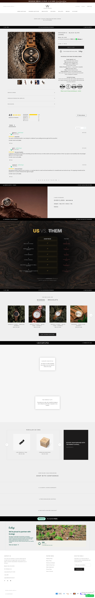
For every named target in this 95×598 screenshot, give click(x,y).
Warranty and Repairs (50, 562)
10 (56, 180)
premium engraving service (16, 98)
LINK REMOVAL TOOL (21, 452)
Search (83, 6)
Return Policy (49, 560)
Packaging (11, 104)
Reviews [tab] (11, 125)
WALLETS (60, 11)
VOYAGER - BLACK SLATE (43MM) (15, 140)
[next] (91, 315)
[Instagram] (7, 580)
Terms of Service (49, 571)
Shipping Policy (49, 558)
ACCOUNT (75, 11)
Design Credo (12, 92)
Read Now (56, 206)
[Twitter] (64, 43)
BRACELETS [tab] (53, 300)
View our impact (13, 544)
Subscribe (79, 569)
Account (78, 6)
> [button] (58, 180)
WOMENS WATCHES (34, 11)
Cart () (89, 6)
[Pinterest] (10, 580)
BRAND (68, 11)
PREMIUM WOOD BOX (45, 452)
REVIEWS (53, 11)
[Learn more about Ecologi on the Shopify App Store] (21, 528)
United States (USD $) (8, 6)
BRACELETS (45, 11)
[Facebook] (62, 43)
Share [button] (11, 143)
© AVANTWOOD (9, 593)
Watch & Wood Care (50, 565)
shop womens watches (47, 334)
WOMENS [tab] (41, 300)
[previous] (4, 315)
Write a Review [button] (82, 115)
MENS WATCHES (21, 11)
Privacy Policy (49, 569)
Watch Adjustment (50, 567)
